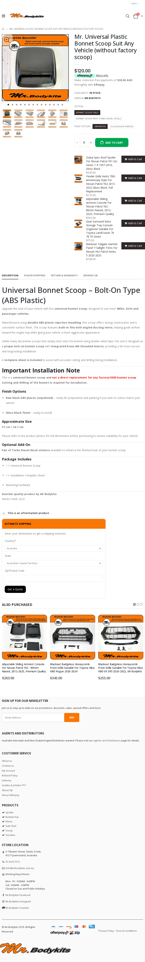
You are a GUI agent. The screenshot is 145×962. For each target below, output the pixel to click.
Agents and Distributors (106, 740)
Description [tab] (10, 275)
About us (7, 760)
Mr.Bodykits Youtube (17, 907)
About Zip (7, 790)
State (8, 556)
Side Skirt (10, 826)
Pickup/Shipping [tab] (34, 275)
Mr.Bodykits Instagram (18, 901)
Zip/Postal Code (14, 570)
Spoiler (9, 812)
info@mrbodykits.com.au (19, 868)
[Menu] (3, 15)
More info (102, 75)
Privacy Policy (106, 930)
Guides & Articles (14, 785)
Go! (71, 717)
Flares (8, 821)
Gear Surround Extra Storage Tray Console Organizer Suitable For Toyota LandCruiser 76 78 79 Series (100, 229)
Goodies (10, 835)
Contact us (8, 765)
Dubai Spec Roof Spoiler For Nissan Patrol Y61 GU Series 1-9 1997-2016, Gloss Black (101, 163)
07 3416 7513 (12, 861)
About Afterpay (10, 795)
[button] (8, 104)
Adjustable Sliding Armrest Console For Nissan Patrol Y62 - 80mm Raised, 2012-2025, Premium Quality (100, 206)
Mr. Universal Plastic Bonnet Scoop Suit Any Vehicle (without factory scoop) (105, 47)
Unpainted (100, 126)
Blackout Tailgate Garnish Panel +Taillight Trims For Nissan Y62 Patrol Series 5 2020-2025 (101, 249)
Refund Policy (10, 775)
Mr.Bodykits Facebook (18, 895)
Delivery (6, 780)
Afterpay (99, 84)
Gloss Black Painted (121, 126)
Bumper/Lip (12, 817)
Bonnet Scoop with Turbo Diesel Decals (98, 118)
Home (3, 29)
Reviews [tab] (90, 275)
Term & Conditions (126, 930)
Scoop (9, 830)
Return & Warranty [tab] (64, 275)
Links (134, 3)
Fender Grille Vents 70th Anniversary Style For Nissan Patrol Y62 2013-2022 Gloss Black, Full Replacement (101, 183)
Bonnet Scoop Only (87, 112)
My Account (8, 770)
